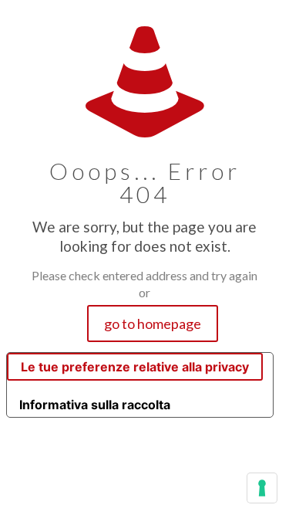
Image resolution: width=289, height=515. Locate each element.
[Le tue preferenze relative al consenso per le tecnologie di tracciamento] (262, 488)
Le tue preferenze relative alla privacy (135, 366)
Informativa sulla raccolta (94, 404)
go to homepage (152, 323)
